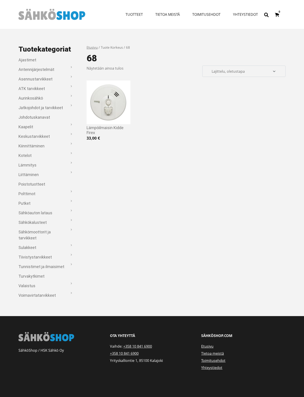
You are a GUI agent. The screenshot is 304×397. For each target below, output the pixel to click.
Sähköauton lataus (35, 213)
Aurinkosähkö (30, 98)
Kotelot (25, 155)
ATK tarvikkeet (31, 88)
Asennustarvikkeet (35, 79)
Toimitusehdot (206, 14)
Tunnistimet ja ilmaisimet (41, 266)
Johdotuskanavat (34, 117)
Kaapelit (25, 126)
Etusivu (92, 47)
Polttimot (26, 193)
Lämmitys (27, 165)
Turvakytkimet (31, 276)
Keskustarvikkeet (34, 136)
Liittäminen (28, 174)
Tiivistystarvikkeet (35, 257)
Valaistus (26, 285)
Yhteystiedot (245, 14)
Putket (24, 203)
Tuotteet (134, 14)
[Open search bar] (266, 14)
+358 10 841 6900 (137, 346)
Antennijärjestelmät (36, 69)
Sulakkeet (27, 247)
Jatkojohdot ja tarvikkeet (40, 107)
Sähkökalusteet (32, 222)
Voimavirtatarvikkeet (37, 295)
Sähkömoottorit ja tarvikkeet (34, 235)
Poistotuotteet (31, 184)
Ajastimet (27, 60)
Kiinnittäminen (31, 146)
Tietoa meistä (167, 14)
